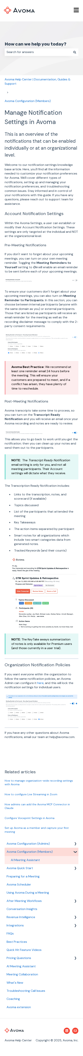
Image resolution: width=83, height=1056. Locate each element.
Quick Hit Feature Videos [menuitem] (24, 950)
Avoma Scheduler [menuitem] (19, 884)
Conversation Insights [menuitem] (22, 909)
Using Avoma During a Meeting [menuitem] (28, 893)
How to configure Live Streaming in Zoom (31, 794)
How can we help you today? (35, 44)
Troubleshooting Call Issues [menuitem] (26, 991)
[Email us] (75, 1031)
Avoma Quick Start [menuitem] (20, 868)
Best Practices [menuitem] (17, 942)
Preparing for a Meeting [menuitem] (23, 876)
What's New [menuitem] (15, 983)
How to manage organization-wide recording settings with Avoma (39, 782)
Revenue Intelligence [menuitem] (21, 917)
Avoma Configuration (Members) (28, 101)
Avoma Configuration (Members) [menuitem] (30, 852)
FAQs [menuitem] (10, 933)
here (40, 683)
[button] (75, 844)
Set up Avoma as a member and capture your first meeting (37, 829)
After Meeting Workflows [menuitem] (24, 901)
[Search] (74, 52)
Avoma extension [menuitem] (19, 1007)
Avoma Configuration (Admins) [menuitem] (28, 844)
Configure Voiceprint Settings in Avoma (29, 818)
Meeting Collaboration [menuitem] (22, 974)
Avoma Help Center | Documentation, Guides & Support (37, 81)
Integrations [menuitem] (15, 925)
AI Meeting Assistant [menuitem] (25, 860)
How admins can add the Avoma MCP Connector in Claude (37, 806)
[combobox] (38, 52)
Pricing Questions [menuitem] (19, 958)
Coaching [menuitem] (13, 999)
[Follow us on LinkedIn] (67, 1031)
